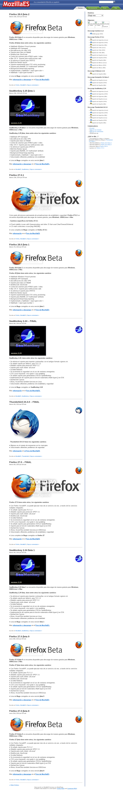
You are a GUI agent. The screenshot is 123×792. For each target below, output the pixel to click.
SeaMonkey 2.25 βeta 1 (22, 91)
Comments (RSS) (72, 788)
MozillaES (23, 85)
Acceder (92, 128)
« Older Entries (14, 785)
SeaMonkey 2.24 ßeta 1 (22, 550)
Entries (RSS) (61, 788)
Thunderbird (25, 456)
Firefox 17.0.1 (100, 148)
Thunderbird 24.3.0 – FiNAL (24, 402)
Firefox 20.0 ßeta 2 (106, 143)
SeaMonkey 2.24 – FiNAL (23, 321)
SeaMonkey (25, 169)
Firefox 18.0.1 (104, 146)
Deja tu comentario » (33, 85)
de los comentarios (96, 131)
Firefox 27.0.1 (16, 175)
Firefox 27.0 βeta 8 (19, 711)
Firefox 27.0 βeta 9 (19, 636)
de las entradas (95, 130)
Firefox (17, 85)
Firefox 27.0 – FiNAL (20, 462)
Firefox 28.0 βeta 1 (19, 244)
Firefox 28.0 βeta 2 (19, 14)
